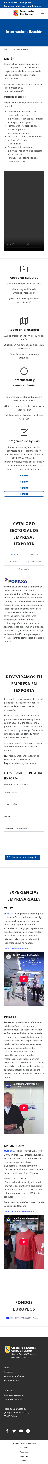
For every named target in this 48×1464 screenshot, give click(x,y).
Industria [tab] (14, 554)
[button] (22, 857)
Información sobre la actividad (15, 829)
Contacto (24, 1448)
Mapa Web (24, 1456)
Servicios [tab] (34, 554)
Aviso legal (24, 1452)
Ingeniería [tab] (24, 569)
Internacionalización (20, 49)
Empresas (8, 1372)
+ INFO (24, 475)
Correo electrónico (11, 804)
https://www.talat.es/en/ (16, 948)
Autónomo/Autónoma (14, 1376)
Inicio (6, 49)
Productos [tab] (13, 561)
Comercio (8, 1390)
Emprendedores (11, 1380)
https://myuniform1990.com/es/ (20, 1211)
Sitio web (7, 816)
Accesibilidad (24, 1460)
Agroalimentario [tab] (33, 561)
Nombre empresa (10, 792)
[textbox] (24, 798)
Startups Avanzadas (13, 1399)
